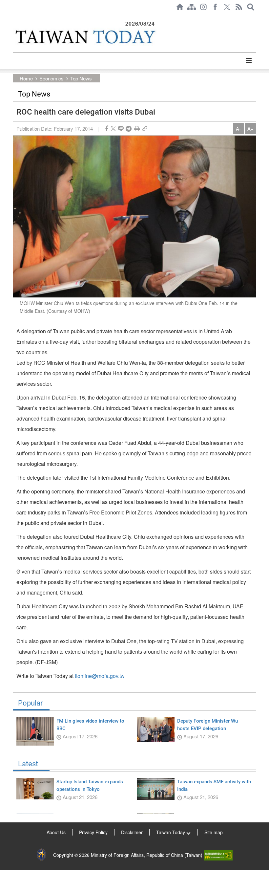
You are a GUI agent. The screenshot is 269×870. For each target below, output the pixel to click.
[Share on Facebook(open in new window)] (106, 128)
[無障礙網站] (218, 855)
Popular (30, 703)
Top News (81, 78)
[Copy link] (144, 128)
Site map (213, 832)
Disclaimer (132, 832)
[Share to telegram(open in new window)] (129, 128)
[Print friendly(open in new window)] (137, 128)
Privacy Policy (93, 832)
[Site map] (191, 7)
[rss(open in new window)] (239, 7)
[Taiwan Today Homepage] (180, 7)
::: (15, 17)
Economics (51, 78)
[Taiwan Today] (84, 37)
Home (26, 78)
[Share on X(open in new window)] (113, 128)
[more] (248, 61)
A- (238, 128)
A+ (250, 128)
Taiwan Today (171, 832)
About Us (56, 832)
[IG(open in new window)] (203, 7)
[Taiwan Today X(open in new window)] (227, 7)
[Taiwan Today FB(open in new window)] (215, 7)
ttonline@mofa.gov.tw (100, 676)
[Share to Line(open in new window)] (121, 128)
